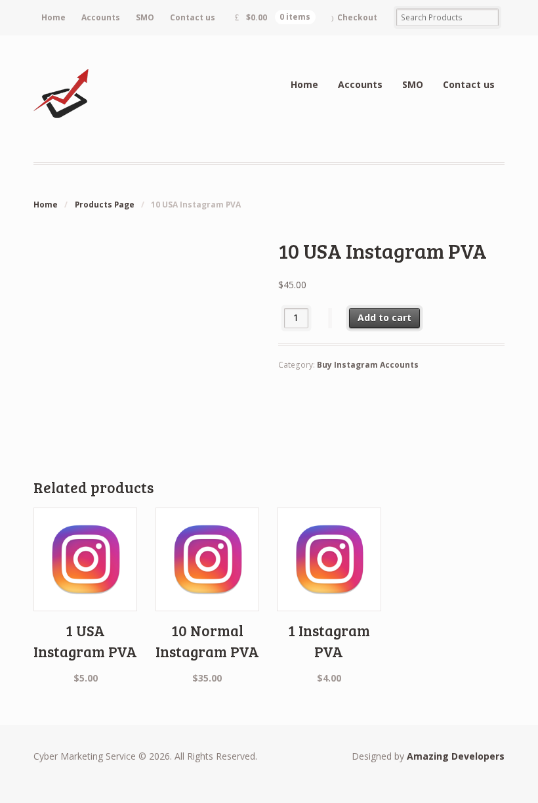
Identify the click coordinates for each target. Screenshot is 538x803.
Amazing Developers (456, 756)
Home (53, 17)
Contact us (192, 17)
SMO (145, 17)
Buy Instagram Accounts (368, 364)
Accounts (100, 17)
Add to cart (384, 317)
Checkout (357, 17)
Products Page (104, 204)
